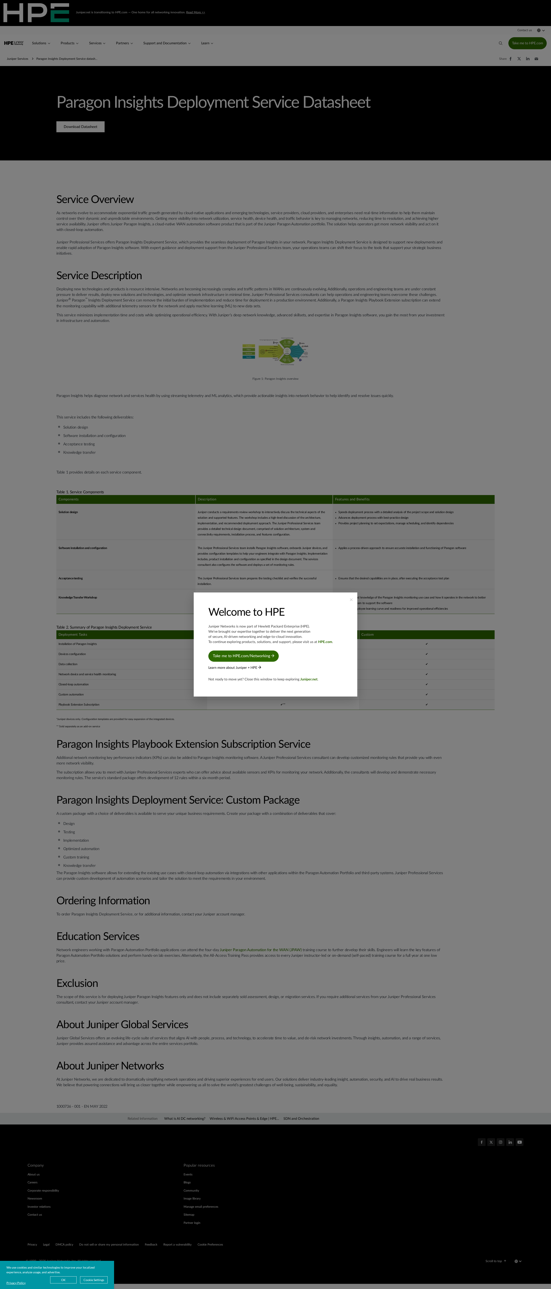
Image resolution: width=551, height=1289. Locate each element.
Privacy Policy (16, 1282)
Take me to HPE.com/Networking (242, 656)
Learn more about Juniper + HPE (233, 667)
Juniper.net (308, 679)
